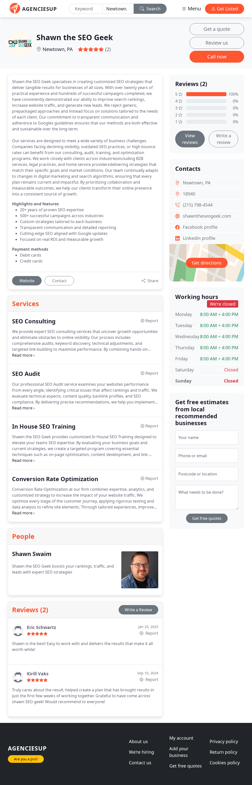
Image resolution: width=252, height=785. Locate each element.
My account (181, 738)
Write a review (223, 139)
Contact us (140, 763)
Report (151, 633)
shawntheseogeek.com (207, 216)
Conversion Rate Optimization (55, 478)
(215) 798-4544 (198, 205)
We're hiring (141, 752)
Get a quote (217, 29)
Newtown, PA (58, 49)
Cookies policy (225, 763)
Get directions (206, 263)
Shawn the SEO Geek (74, 37)
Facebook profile (200, 227)
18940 (189, 194)
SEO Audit (26, 373)
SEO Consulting (34, 321)
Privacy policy (224, 741)
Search (152, 9)
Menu (194, 8)
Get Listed (227, 9)
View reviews (190, 139)
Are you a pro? (26, 759)
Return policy (223, 752)
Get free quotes (206, 518)
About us (138, 741)
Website (26, 280)
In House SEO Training (44, 426)
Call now (217, 56)
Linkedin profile (199, 238)
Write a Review (138, 609)
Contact (59, 280)
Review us (216, 42)
